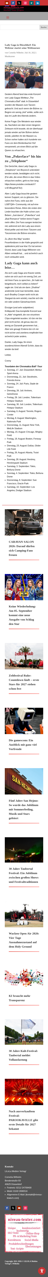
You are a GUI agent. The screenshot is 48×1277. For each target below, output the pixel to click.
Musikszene (10, 56)
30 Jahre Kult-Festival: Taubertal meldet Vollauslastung (23, 1055)
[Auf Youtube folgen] (7, 3)
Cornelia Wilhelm (16, 53)
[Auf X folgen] (19, 3)
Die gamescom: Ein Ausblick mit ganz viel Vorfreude (23, 745)
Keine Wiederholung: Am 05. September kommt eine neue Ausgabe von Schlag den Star (22, 615)
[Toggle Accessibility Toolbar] (42, 1271)
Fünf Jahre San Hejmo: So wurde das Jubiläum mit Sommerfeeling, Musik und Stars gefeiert (23, 809)
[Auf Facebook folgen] (13, 3)
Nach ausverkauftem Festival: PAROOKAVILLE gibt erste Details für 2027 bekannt (23, 1120)
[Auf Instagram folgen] (25, 3)
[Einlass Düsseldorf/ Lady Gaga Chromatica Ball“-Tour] (24, 75)
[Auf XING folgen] (31, 3)
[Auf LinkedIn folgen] (37, 3)
